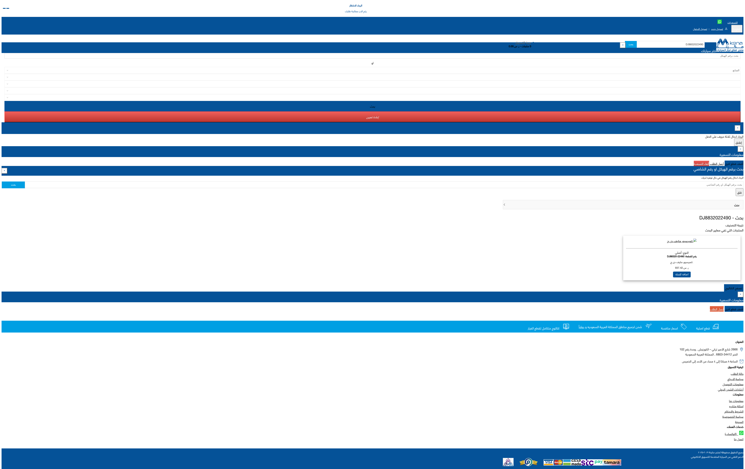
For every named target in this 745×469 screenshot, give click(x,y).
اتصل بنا (738, 439)
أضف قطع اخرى (734, 163)
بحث (630, 44)
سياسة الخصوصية (732, 416)
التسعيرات (733, 22)
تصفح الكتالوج (733, 288)
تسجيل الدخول (700, 28)
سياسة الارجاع (735, 378)
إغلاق (739, 142)
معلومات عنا (736, 400)
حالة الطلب (737, 373)
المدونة (739, 421)
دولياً (581, 327)
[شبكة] (4, 8)
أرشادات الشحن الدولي (730, 389)
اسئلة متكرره (736, 406)
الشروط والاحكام (734, 411)
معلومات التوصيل (733, 384)
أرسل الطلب (717, 163)
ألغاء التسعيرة (701, 163)
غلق (739, 192)
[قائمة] (7, 8)
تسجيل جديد (717, 28)
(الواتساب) (731, 433)
